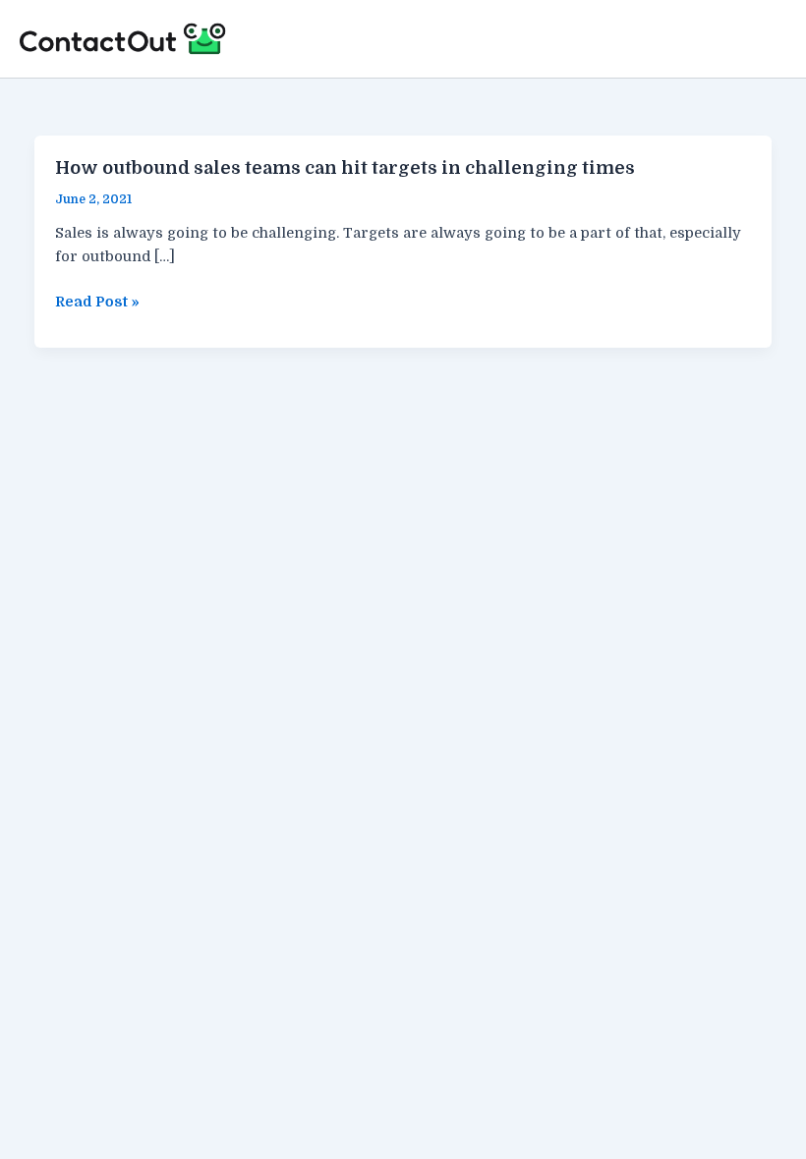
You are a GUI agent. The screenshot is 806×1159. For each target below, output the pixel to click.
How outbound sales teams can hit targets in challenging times (345, 168)
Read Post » (97, 303)
